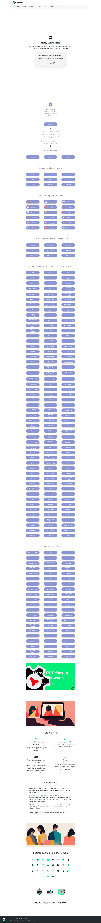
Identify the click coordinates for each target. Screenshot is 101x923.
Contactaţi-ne (32, 920)
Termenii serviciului (13, 918)
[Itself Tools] (50, 896)
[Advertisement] (50, 21)
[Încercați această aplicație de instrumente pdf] (50, 677)
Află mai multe (58, 55)
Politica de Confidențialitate (53, 60)
